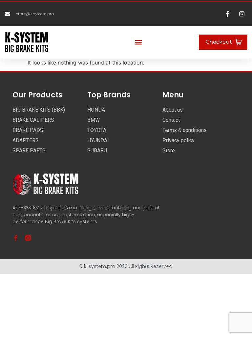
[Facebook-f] (15, 238)
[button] (138, 42)
